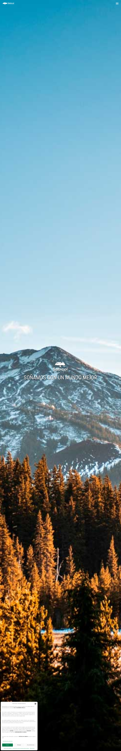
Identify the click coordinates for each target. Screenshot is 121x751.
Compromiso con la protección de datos (20, 748)
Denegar (19, 745)
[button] (35, 703)
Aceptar (7, 745)
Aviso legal (32, 748)
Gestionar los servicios (8, 741)
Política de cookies (8, 748)
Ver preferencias (30, 745)
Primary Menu (117, 3)
